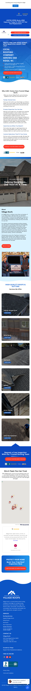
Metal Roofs (6, 620)
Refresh (15, 5)
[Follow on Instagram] (7, 657)
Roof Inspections (7, 624)
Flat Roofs (5, 622)
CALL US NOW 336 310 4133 (20, 32)
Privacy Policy (6, 670)
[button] (13, 496)
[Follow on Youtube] (10, 657)
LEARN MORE (7, 312)
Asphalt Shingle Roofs (8, 618)
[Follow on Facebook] (4, 657)
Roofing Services (7, 616)
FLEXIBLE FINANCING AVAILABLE (20, 35)
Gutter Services (7, 626)
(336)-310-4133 (13, 641)
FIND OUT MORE (6, 246)
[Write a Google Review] (12, 529)
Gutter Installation (7, 629)
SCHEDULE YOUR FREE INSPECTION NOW (12, 72)
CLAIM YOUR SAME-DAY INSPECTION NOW (15, 568)
